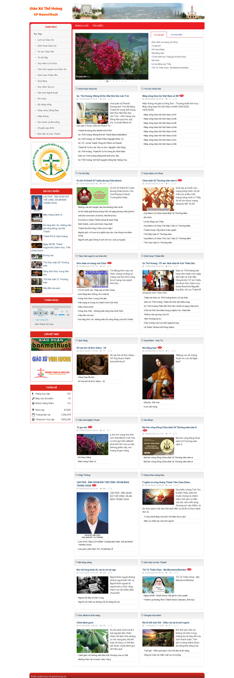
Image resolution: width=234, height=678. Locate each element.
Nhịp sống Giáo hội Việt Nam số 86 (160, 119)
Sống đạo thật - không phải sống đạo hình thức (101, 311)
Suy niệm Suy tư (46, 87)
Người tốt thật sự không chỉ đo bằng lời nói (99, 602)
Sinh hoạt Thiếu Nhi (47, 75)
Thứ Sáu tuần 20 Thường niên (56, 264)
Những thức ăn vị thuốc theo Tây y (94, 659)
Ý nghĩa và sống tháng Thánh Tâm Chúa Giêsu (166, 482)
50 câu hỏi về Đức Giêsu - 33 (91, 381)
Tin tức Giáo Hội (46, 51)
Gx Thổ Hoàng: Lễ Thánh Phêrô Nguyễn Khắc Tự (101, 139)
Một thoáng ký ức (152, 319)
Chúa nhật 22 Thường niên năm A (159, 180)
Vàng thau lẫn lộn (86, 377)
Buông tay (48, 255)
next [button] (46, 313)
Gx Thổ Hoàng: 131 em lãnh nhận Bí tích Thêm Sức (168, 263)
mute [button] (56, 315)
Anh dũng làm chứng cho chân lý (93, 294)
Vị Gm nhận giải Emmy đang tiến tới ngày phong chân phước (106, 211)
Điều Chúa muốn (85, 307)
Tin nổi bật (159, 35)
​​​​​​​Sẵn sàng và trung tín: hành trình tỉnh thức (98, 302)
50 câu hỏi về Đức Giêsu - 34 (91, 348)
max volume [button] (68, 315)
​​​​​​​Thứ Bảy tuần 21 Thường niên (158, 234)
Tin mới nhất (176, 34)
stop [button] (52, 313)
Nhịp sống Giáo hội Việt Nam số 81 (160, 140)
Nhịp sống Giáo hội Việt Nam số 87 (160, 114)
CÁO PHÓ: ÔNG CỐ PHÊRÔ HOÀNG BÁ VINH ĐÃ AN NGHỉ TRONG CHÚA (105, 543)
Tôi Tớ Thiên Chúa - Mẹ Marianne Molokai (170, 68)
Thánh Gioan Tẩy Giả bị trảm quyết (160, 230)
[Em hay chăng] (112, 56)
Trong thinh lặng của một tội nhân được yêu (165, 516)
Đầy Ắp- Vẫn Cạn (152, 402)
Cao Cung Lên (41, 320)
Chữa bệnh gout (85, 622)
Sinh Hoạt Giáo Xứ (47, 45)
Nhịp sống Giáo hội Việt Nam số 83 (160, 131)
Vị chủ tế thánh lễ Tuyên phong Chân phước (99, 180)
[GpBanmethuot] (51, 344)
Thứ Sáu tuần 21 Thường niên (158, 242)
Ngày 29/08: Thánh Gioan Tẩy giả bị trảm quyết (166, 595)
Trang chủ (81, 25)
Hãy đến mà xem (86, 315)
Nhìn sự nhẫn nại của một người (159, 521)
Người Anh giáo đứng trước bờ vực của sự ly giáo (101, 240)
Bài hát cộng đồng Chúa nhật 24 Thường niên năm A (169, 427)
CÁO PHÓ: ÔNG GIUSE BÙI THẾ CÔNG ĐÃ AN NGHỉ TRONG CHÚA (56, 199)
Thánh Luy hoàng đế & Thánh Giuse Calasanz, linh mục (169, 599)
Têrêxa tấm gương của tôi (156, 314)
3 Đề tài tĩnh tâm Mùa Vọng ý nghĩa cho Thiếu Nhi (167, 310)
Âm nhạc (42, 98)
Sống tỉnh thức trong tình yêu (92, 298)
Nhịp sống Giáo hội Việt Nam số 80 (160, 144)
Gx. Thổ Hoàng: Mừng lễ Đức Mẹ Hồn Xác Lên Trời (103, 96)
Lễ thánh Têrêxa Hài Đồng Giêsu (159, 327)
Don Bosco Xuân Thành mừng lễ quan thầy (98, 220)
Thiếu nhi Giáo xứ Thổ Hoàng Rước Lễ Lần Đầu (166, 297)
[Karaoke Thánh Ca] (51, 372)
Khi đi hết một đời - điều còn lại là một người (165, 622)
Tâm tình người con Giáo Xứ (52, 69)
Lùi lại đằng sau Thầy (161, 64)
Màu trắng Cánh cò (87, 461)
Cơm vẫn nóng (150, 406)
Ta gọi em (156, 46)
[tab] (159, 34)
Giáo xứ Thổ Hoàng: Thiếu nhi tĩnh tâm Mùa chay (167, 302)
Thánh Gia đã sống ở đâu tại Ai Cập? (95, 228)
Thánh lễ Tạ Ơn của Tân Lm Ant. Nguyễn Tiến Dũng (102, 147)
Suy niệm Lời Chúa (47, 63)
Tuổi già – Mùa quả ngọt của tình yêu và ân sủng (166, 650)
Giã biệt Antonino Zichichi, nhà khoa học (97, 215)
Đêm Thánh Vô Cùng (44, 324)
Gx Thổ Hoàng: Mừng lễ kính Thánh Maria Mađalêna (102, 134)
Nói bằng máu (158, 53)
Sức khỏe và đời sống (49, 122)
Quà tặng (42, 81)
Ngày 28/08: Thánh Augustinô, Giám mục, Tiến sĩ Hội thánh (51, 247)
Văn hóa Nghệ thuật (48, 92)
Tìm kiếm (97, 25)
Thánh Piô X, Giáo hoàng (55, 236)
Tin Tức (38, 34)
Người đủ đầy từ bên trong (91, 598)
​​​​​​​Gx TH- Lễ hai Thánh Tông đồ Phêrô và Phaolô (100, 143)
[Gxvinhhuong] (51, 358)
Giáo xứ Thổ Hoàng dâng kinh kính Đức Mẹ (98, 156)
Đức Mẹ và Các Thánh (49, 134)
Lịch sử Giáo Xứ (46, 40)
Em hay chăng (83, 76)
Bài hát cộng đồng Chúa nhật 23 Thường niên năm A (168, 457)
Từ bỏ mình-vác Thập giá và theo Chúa (169, 57)
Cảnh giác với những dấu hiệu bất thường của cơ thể (103, 655)
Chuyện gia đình (46, 128)
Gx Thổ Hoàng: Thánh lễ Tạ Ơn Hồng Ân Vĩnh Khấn (101, 151)
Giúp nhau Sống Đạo (48, 110)
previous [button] (35, 313)
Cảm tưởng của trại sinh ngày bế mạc (161, 323)
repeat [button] (62, 311)
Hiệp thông (43, 116)
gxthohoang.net (59, 676)
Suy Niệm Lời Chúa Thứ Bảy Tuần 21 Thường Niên (167, 226)
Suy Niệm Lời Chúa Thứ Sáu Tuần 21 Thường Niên (167, 238)
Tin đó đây (43, 57)
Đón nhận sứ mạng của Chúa (165, 42)
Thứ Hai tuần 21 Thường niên (55, 281)
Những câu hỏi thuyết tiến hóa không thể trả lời (100, 207)
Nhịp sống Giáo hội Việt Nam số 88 (160, 96)
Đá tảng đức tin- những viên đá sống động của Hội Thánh (105, 319)
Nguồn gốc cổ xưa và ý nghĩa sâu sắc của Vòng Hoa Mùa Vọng (105, 234)
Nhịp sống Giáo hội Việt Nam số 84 (160, 127)
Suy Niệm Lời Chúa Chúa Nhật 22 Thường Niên (165, 213)
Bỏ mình (155, 60)
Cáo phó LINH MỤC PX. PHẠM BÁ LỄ (95, 549)
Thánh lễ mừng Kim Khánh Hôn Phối (95, 130)
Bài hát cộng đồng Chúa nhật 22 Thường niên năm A (168, 461)
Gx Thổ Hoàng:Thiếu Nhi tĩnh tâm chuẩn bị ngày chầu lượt (171, 306)
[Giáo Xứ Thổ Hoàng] (46, 11)
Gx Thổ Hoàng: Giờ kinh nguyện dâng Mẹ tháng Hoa (102, 160)
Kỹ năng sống (44, 104)
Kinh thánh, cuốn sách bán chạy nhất (95, 224)
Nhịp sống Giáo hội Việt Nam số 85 (160, 123)
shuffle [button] (67, 311)
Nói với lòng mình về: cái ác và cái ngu (96, 569)
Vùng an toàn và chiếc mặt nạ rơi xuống (162, 655)
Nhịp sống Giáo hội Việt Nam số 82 (160, 135)
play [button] (41, 313)
